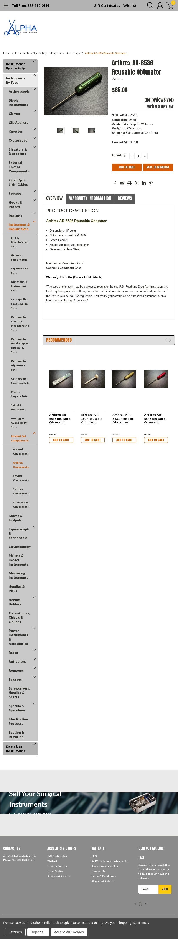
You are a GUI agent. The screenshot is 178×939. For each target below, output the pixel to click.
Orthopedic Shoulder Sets (20, 381)
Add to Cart (61, 440)
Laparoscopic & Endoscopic (19, 533)
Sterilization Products (18, 721)
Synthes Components (21, 491)
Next (103, 91)
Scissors (15, 679)
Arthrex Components (21, 464)
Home (6, 53)
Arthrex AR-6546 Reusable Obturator (154, 418)
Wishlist (130, 5)
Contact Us (98, 871)
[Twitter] (136, 183)
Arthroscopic (19, 91)
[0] (168, 5)
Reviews (125, 198)
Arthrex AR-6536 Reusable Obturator (105, 53)
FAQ (94, 856)
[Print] (129, 183)
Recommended (59, 339)
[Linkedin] (144, 183)
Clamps (14, 113)
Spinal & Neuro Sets (18, 407)
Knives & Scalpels (16, 518)
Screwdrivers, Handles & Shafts (19, 692)
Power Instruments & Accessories (18, 637)
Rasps (13, 652)
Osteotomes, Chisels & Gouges (19, 617)
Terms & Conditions (103, 876)
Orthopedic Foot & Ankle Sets (19, 304)
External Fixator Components (19, 167)
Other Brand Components (21, 504)
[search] (149, 5)
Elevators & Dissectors (18, 151)
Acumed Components (21, 451)
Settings (15, 932)
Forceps (15, 193)
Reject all (38, 932)
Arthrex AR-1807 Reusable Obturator (91, 418)
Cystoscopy (18, 140)
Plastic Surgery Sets (19, 394)
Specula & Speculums (17, 708)
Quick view (61, 379)
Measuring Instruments (18, 575)
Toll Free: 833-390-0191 (30, 5)
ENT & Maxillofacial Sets (19, 242)
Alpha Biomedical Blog (104, 866)
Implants (15, 216)
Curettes (16, 131)
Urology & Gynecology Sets (19, 423)
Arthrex (117, 79)
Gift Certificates (107, 5)
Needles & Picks (17, 588)
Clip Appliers (18, 122)
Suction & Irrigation (16, 734)
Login (50, 866)
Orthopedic (55, 53)
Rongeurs (16, 670)
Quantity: (119, 155)
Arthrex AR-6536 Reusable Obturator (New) (60, 420)
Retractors (17, 661)
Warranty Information (90, 198)
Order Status (55, 871)
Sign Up (62, 866)
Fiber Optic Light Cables (18, 182)
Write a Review (160, 106)
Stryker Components (21, 478)
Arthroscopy (73, 53)
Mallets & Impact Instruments (18, 560)
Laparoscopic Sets (19, 271)
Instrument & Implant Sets (19, 227)
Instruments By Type (15, 80)
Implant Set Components (19, 438)
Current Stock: (125, 142)
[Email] (122, 183)
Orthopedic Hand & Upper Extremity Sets (20, 345)
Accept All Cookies (69, 932)
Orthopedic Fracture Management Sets (20, 323)
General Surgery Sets (19, 257)
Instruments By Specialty (29, 53)
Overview (54, 198)
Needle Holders (15, 602)
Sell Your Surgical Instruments (109, 861)
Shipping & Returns (58, 876)
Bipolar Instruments (18, 102)
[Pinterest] (151, 183)
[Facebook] (115, 183)
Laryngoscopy (20, 547)
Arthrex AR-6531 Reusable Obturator (123, 418)
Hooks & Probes (15, 204)
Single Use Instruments (15, 749)
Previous (48, 91)
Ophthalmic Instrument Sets (19, 286)
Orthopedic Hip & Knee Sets (18, 365)
